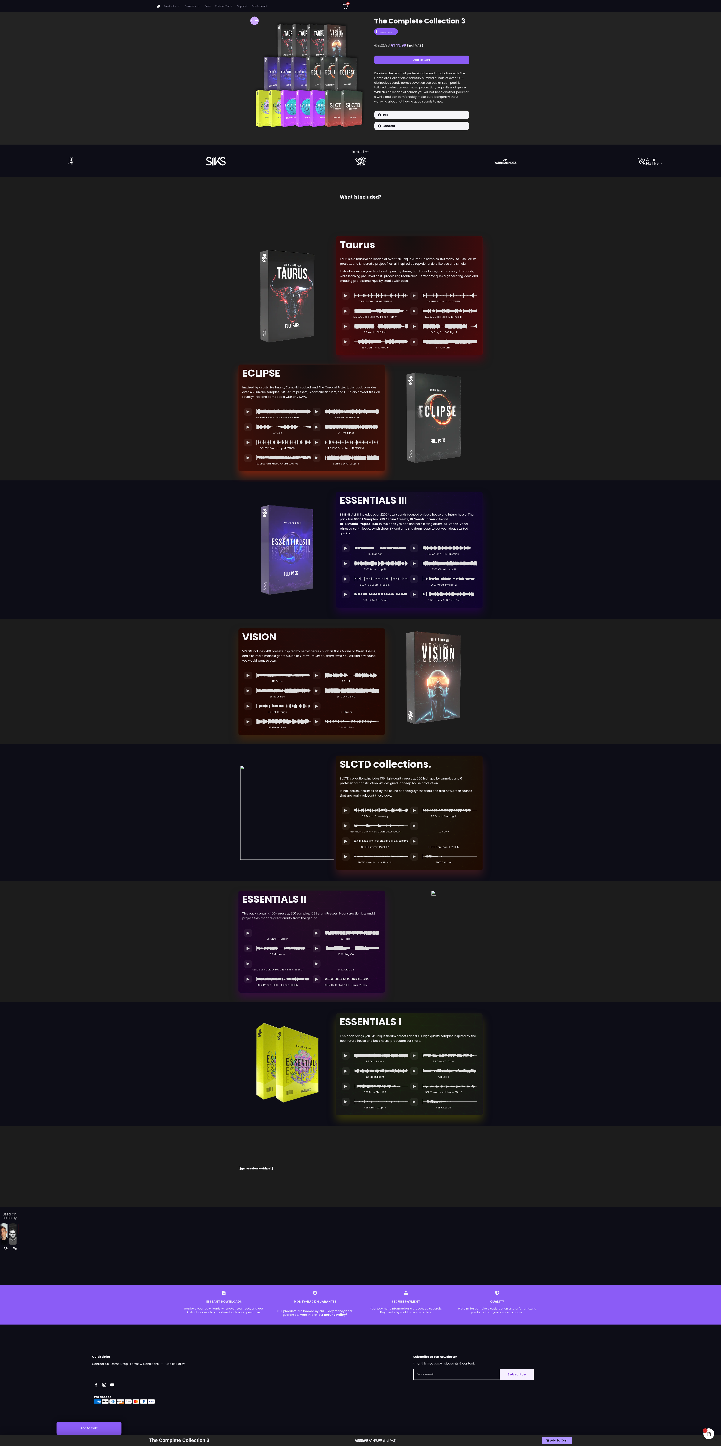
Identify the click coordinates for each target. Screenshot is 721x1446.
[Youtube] (112, 1385)
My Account (259, 6)
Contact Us (100, 1364)
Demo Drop (119, 1364)
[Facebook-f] (96, 1385)
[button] (421, 115)
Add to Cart (421, 60)
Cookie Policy (175, 1364)
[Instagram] (104, 1385)
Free (207, 6)
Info (385, 115)
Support (242, 6)
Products (170, 6)
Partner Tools (223, 6)
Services (190, 6)
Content (388, 126)
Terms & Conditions (144, 1364)
